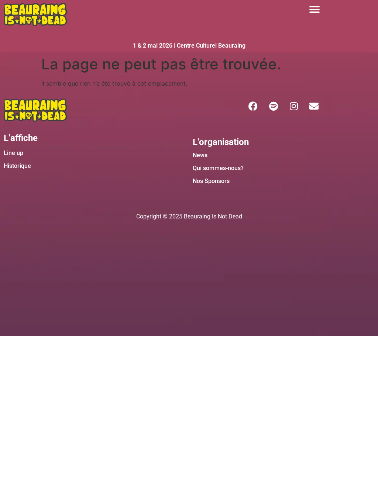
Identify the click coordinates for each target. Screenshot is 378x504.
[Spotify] (273, 106)
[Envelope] (314, 106)
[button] (314, 9)
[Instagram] (294, 106)
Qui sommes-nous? (218, 168)
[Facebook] (253, 106)
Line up (13, 152)
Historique (17, 165)
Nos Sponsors (211, 180)
